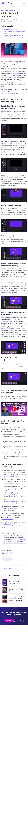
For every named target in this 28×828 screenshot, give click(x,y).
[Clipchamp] (7, 3)
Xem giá (19, 620)
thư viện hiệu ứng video (7, 328)
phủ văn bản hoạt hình (7, 519)
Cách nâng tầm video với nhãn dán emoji (15, 29)
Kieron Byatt (8, 21)
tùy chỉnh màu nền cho (12, 176)
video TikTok (17, 483)
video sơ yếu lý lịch (12, 490)
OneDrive (22, 450)
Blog (2, 10)
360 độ (16, 292)
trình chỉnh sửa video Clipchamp (10, 93)
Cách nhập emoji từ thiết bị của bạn (13, 35)
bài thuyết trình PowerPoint (11, 476)
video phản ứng (17, 495)
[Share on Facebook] (3, 553)
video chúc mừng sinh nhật (11, 508)
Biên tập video (10, 10)
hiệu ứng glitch (5, 321)
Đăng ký (9, 620)
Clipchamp (7, 524)
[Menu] (24, 2)
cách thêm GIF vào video (8, 515)
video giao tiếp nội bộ (9, 501)
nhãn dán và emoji (12, 75)
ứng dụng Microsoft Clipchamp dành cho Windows (12, 526)
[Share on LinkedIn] (11, 553)
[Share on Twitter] (7, 553)
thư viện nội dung (17, 73)
